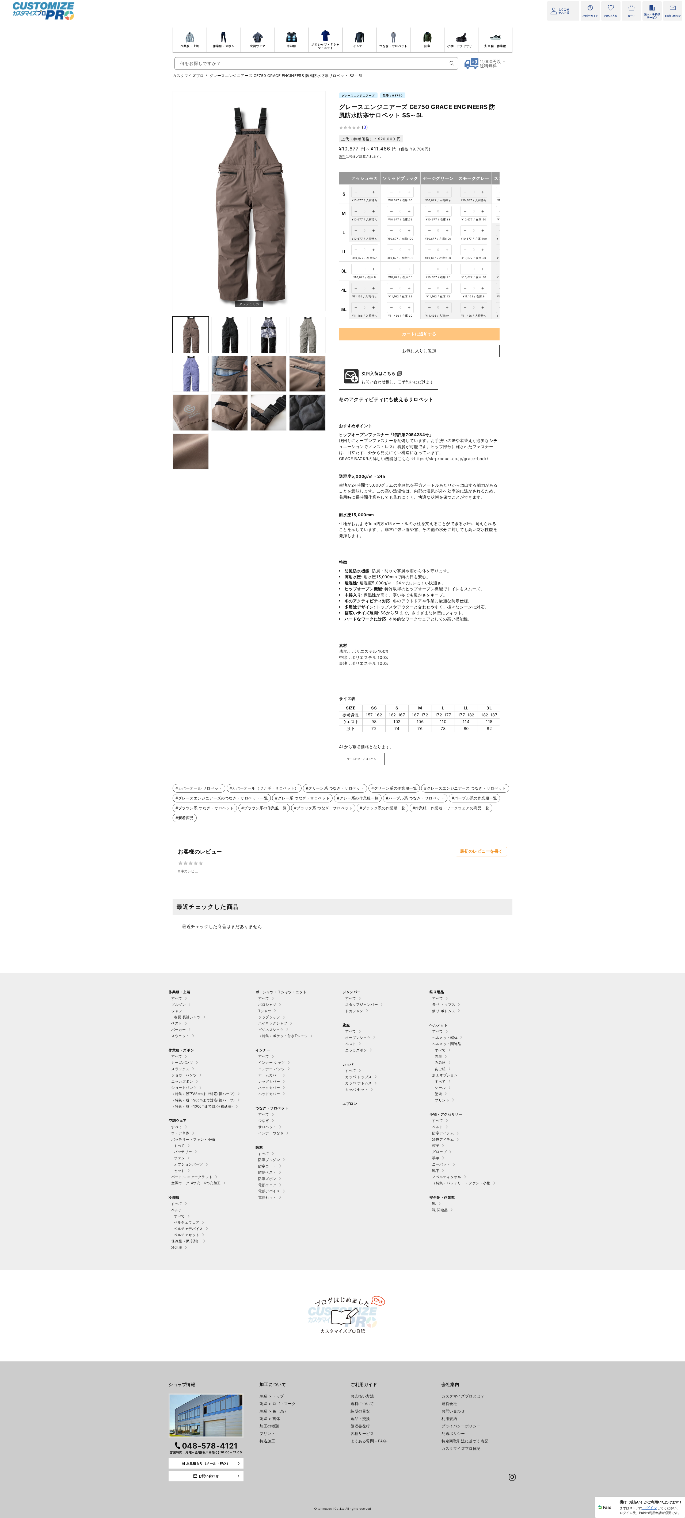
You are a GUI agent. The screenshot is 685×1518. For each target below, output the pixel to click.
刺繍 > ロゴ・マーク (278, 1403)
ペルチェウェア (186, 1222)
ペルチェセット (186, 1235)
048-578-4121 (210, 1446)
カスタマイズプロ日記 (461, 1448)
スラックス (180, 1069)
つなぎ (263, 1120)
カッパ (347, 1064)
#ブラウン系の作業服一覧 (264, 808)
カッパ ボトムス (358, 1083)
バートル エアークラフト (191, 1177)
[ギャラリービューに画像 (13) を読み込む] (307, 412)
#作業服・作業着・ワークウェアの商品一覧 (451, 808)
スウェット (180, 1036)
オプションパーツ (188, 1164)
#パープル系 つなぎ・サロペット (415, 798)
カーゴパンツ (182, 1062)
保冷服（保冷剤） (185, 1241)
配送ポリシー (453, 1433)
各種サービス (362, 1433)
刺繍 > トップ (272, 1396)
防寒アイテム (443, 1133)
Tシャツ (264, 1011)
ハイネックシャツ (272, 1023)
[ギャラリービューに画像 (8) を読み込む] (268, 374)
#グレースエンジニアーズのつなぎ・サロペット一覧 (222, 798)
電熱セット (267, 1197)
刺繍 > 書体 (270, 1418)
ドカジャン (354, 1011)
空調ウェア (257, 46)
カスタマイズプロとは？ (463, 1396)
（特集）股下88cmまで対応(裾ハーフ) (203, 1094)
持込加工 (267, 1441)
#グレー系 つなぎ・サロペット (302, 798)
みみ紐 (440, 1062)
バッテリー (183, 1152)
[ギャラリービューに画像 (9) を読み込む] (307, 374)
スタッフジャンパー (361, 1004)
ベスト (176, 1023)
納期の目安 (360, 1411)
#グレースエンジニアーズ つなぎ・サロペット (465, 788)
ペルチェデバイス (188, 1228)
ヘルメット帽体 (445, 1037)
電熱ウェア (267, 1185)
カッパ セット (356, 1089)
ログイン (649, 1507)
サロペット (267, 1127)
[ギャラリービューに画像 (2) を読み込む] (191, 335)
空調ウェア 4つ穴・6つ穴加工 (196, 1183)
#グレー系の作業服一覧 (358, 798)
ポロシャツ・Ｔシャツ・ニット (325, 46)
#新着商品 (185, 818)
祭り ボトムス (443, 1011)
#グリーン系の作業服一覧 (394, 788)
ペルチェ (178, 1210)
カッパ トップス (358, 1077)
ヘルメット (438, 1025)
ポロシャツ (267, 1004)
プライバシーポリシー (461, 1426)
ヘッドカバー (269, 1094)
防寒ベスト (267, 1172)
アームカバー (269, 1075)
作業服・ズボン (223, 46)
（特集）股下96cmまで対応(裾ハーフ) (203, 1100)
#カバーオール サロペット (199, 788)
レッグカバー (269, 1081)
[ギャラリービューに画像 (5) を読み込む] (307, 335)
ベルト (437, 1127)
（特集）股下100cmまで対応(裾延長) (202, 1106)
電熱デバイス (269, 1191)
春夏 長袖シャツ (187, 1017)
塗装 (438, 1094)
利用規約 (449, 1418)
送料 (342, 156)
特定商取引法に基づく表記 (465, 1441)
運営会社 (449, 1403)
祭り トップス (443, 1004)
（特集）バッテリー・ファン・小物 (461, 1183)
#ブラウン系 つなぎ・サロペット (205, 808)
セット (179, 1170)
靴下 (435, 1170)
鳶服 (346, 1025)
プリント (442, 1100)
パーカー (178, 1029)
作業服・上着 (189, 46)
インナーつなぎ (271, 1133)
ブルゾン (178, 1004)
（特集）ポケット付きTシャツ (283, 1036)
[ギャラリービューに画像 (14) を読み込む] (191, 451)
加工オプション (445, 1075)
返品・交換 (360, 1418)
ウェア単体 (180, 1133)
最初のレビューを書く (481, 851)
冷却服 (291, 46)
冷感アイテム (443, 1139)
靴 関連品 (440, 1210)
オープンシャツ (358, 1037)
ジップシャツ (269, 1017)
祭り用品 (436, 992)
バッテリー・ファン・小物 (193, 1139)
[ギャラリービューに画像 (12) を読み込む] (268, 412)
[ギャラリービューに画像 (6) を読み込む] (191, 374)
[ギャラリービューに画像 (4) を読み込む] (268, 335)
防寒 (427, 46)
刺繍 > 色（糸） (274, 1411)
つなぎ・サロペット (393, 46)
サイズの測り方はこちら (361, 759)
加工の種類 (269, 1426)
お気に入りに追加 (419, 350)
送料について (362, 1403)
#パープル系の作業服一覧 (474, 798)
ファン (179, 1158)
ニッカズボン (182, 1081)
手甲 (435, 1158)
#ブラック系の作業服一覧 (382, 808)
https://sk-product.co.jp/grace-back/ (451, 458)
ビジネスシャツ (271, 1029)
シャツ (176, 1011)
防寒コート (267, 1166)
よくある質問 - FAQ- (369, 1441)
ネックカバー (269, 1087)
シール (440, 1087)
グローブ (439, 1152)
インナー (359, 46)
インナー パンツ (271, 1069)
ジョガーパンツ (184, 1075)
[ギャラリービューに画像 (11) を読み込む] (229, 412)
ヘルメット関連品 (446, 1044)
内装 (438, 1056)
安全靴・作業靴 (495, 46)
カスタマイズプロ (188, 75)
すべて (176, 998)
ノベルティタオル (446, 1177)
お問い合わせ (453, 1411)
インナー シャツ (271, 1062)
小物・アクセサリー (461, 46)
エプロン (349, 1103)
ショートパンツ (184, 1087)
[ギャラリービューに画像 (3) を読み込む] (229, 335)
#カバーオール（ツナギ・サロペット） (264, 788)
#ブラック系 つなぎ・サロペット (323, 808)
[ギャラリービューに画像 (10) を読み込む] (191, 412)
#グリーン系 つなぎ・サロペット (335, 788)
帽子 (435, 1145)
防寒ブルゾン (269, 1160)
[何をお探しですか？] (452, 63)
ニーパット (441, 1164)
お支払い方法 (362, 1396)
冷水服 (176, 1247)
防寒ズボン (267, 1179)
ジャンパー (351, 992)
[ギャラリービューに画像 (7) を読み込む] (229, 374)
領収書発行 (360, 1426)
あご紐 (440, 1069)
